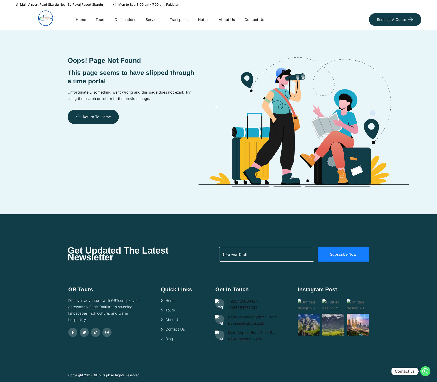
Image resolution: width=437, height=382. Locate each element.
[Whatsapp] (425, 371)
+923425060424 (243, 301)
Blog (169, 338)
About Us (227, 19)
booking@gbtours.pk (246, 323)
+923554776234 (242, 307)
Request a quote (391, 19)
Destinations (125, 19)
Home (81, 19)
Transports (179, 19)
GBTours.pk (101, 375)
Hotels (203, 19)
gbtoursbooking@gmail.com (252, 317)
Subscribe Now (343, 254)
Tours (100, 19)
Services (153, 19)
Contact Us (254, 19)
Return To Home (97, 117)
